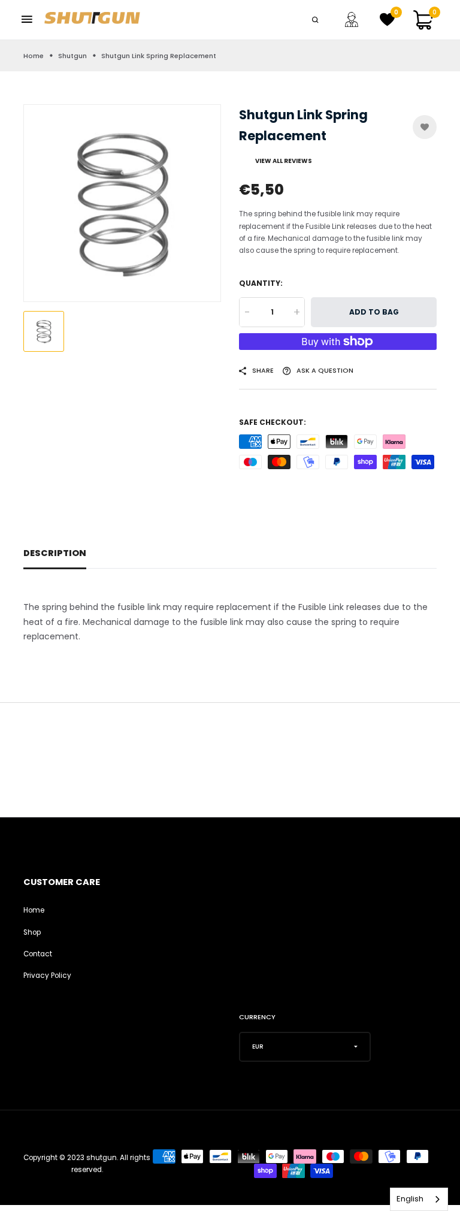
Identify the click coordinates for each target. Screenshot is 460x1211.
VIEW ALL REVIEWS (283, 160)
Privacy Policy (47, 975)
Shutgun (72, 56)
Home (33, 56)
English (410, 1198)
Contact (37, 954)
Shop (32, 932)
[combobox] (419, 1199)
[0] (387, 23)
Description (54, 553)
